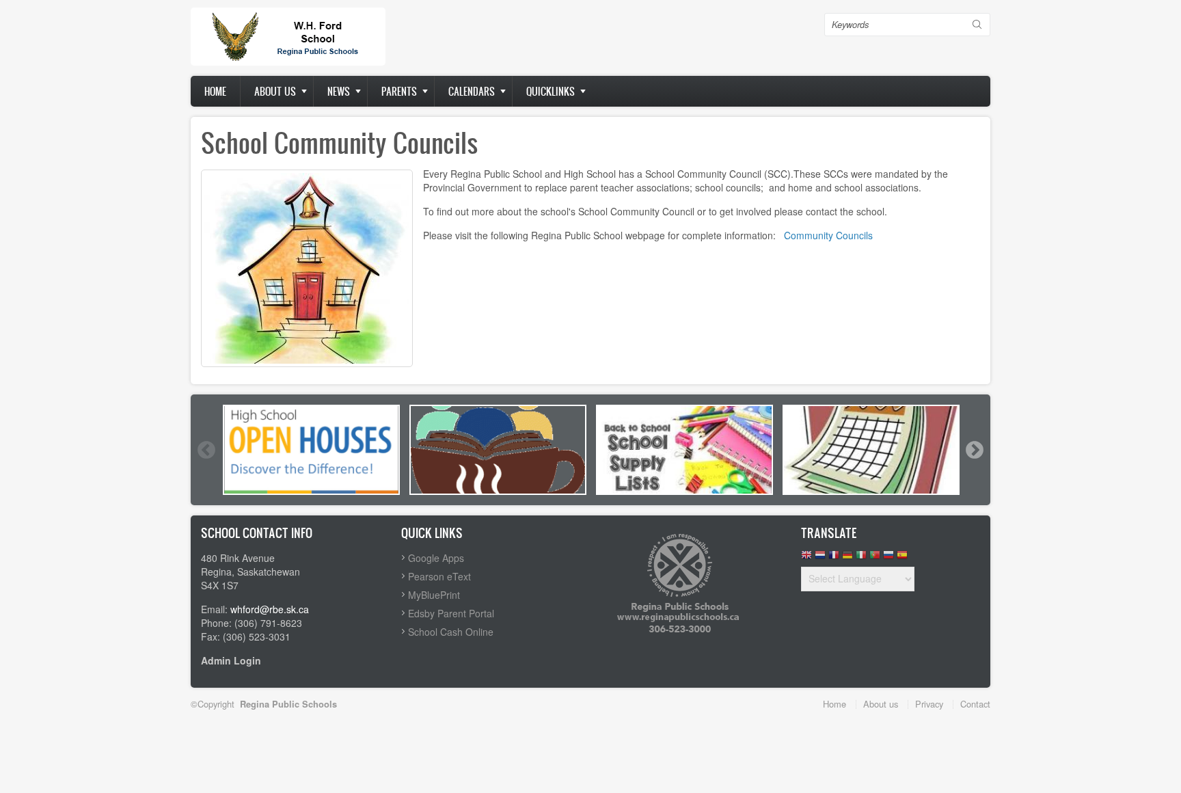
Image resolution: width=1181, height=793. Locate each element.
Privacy (929, 703)
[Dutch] (820, 558)
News (338, 91)
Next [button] (973, 449)
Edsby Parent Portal (451, 613)
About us (275, 91)
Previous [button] (205, 449)
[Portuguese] (874, 558)
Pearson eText (439, 576)
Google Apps (436, 558)
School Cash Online (450, 632)
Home (215, 91)
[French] (833, 558)
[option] (311, 450)
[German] (847, 558)
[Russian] (888, 558)
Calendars (471, 91)
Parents (399, 91)
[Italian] (861, 558)
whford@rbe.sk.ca (269, 609)
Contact (975, 703)
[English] (806, 558)
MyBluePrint (434, 595)
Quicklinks (550, 91)
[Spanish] (902, 558)
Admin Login (231, 660)
